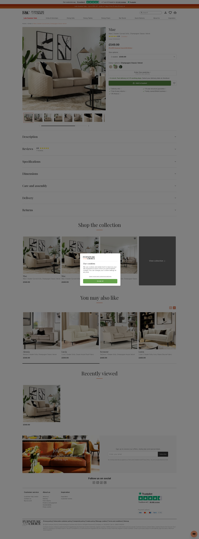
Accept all (100, 281)
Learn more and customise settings (100, 276)
